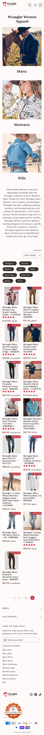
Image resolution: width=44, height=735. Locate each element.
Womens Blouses (10, 675)
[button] (8, 317)
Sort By (37, 250)
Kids (4, 682)
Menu (6, 608)
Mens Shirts (7, 657)
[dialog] (40, 5)
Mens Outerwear (9, 664)
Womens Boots (9, 678)
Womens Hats (8, 668)
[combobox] (9, 263)
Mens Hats (7, 650)
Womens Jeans (8, 671)
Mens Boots (7, 660)
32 (26, 598)
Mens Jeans (7, 653)
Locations (9, 617)
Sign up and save (13, 626)
